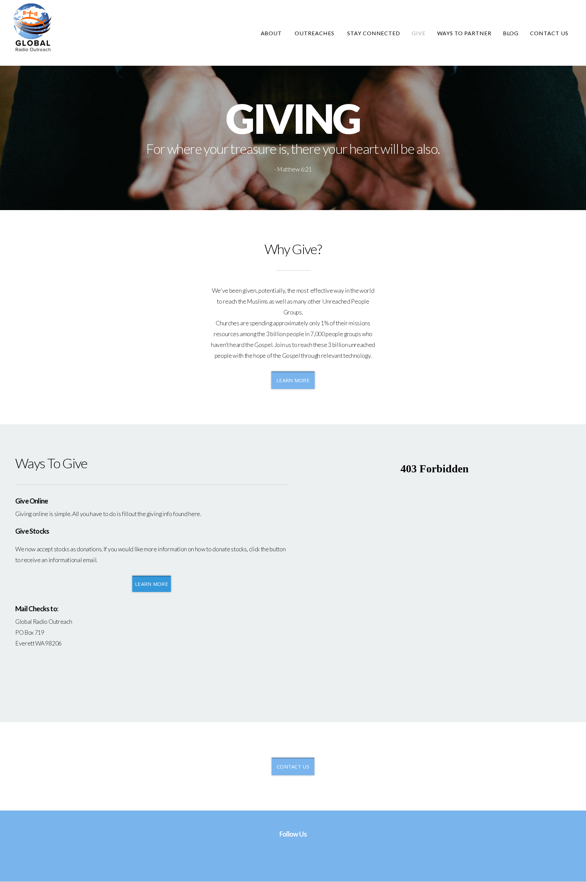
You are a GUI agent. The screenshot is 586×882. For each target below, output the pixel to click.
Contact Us (549, 33)
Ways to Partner (464, 33)
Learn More (293, 380)
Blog (511, 33)
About (272, 33)
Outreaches (315, 33)
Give (419, 33)
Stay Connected (373, 33)
